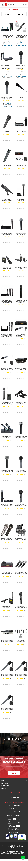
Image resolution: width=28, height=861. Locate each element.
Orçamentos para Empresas (15, 802)
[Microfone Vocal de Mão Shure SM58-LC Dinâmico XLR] (21, 428)
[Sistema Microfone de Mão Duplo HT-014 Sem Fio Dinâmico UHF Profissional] (7, 326)
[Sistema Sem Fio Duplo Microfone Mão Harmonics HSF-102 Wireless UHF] (7, 292)
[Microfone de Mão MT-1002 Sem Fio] (21, 88)
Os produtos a (15, 1)
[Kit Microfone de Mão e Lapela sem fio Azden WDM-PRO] (21, 258)
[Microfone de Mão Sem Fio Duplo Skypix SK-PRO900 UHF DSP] (7, 27)
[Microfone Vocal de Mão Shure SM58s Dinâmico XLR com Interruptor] (7, 462)
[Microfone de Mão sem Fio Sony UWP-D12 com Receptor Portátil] (7, 258)
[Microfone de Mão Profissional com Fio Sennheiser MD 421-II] (7, 190)
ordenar (8, 14)
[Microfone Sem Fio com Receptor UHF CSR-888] (21, 122)
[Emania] (9, 4)
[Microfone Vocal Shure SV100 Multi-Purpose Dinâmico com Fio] (21, 224)
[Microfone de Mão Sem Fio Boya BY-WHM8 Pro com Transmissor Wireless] (21, 27)
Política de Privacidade (14, 792)
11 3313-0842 (15, 808)
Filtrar (20, 14)
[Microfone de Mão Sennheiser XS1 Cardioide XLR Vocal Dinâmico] (21, 598)
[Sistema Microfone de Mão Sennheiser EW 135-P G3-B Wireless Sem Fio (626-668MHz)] (7, 360)
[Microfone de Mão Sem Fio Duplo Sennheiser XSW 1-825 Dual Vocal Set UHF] (7, 57)
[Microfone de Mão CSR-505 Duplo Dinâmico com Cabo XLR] (7, 530)
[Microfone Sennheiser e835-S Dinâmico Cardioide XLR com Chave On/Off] (21, 57)
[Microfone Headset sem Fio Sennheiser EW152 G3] (21, 156)
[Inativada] (7, 836)
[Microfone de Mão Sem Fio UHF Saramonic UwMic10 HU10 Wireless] (21, 292)
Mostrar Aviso (3, 860)
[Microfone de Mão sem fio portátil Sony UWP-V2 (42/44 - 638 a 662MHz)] (7, 394)
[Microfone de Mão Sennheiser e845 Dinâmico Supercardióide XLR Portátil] (21, 462)
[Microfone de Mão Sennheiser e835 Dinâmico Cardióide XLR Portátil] (7, 88)
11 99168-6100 (15, 811)
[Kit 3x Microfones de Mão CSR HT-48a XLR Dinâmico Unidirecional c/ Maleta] (21, 530)
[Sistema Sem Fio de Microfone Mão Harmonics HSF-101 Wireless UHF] (7, 224)
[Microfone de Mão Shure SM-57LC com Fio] (7, 156)
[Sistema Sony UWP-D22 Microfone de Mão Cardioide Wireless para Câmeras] (7, 598)
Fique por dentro (14, 750)
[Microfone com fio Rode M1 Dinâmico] (7, 122)
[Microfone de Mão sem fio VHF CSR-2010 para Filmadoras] (21, 190)
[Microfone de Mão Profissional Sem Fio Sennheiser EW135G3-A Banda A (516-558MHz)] (21, 326)
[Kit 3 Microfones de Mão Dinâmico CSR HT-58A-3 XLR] (21, 564)
